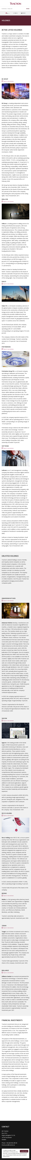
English (10, 8)
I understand (24, 1151)
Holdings (4, 17)
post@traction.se (10, 1145)
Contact (4, 29)
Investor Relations (8, 21)
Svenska (4, 8)
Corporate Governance (9, 25)
